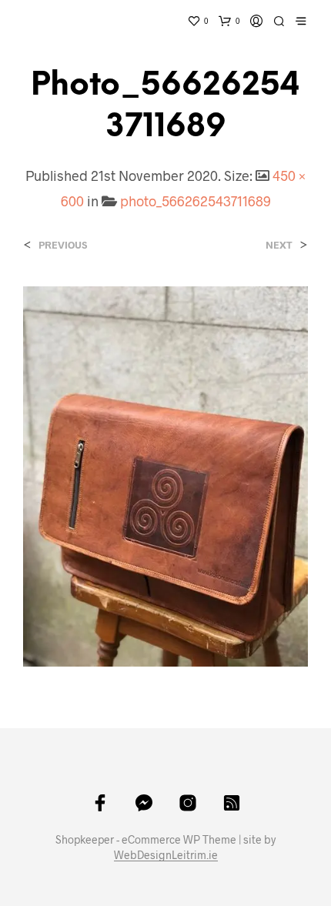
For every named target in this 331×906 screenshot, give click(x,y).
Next (279, 245)
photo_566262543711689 (195, 200)
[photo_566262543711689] (165, 474)
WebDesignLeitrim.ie (166, 855)
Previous (62, 245)
